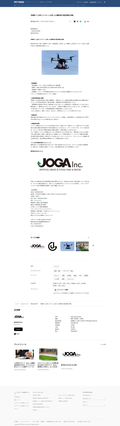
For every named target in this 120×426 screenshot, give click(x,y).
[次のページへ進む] (93, 245)
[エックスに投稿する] (74, 21)
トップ (16, 303)
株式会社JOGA (34, 303)
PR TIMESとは (17, 397)
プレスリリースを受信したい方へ (21, 403)
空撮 (63, 275)
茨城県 (86, 275)
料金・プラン (17, 400)
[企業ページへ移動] (19, 317)
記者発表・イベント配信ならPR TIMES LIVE (42, 401)
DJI (80, 275)
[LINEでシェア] (80, 21)
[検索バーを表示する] (105, 2)
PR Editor (35, 410)
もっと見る (103, 344)
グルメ (78, 5)
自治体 (69, 275)
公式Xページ (85, 402)
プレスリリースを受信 (82, 2)
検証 (75, 275)
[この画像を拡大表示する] (38, 246)
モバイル (28, 5)
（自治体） (83, 283)
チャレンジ (70, 279)
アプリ (34, 5)
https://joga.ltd (37, 200)
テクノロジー (21, 5)
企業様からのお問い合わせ (69, 421)
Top (15, 5)
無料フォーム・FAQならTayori (65, 398)
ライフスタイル (65, 5)
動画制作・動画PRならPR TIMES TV (40, 398)
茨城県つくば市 (57, 283)
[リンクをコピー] (88, 21)
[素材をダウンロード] (85, 21)
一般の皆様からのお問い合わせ (84, 421)
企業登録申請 (92, 2)
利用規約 (43, 421)
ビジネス (72, 5)
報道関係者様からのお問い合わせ (54, 421)
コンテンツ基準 (35, 421)
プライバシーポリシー (25, 421)
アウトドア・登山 (68, 271)
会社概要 (16, 421)
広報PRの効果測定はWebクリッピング (41, 407)
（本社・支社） (66, 283)
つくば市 (56, 279)
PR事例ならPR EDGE (63, 401)
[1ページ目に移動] (88, 237)
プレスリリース (24, 303)
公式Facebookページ (87, 395)
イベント (56, 266)
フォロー (18, 329)
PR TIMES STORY (36, 395)
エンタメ (39, 5)
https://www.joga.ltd (76, 316)
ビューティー (47, 5)
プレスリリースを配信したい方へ (21, 406)
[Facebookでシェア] (77, 21)
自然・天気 (57, 271)
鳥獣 (63, 279)
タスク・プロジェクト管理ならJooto (67, 395)
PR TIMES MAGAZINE (38, 404)
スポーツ (84, 5)
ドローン (56, 275)
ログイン (100, 2)
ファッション (55, 5)
